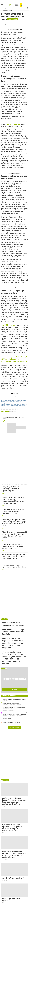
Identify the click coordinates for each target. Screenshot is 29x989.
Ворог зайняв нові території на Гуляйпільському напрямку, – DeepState (14, 631)
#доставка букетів (5, 405)
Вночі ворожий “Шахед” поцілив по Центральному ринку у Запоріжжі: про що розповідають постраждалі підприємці (13, 643)
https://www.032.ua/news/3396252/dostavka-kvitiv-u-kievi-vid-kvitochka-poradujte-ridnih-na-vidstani (14, 359)
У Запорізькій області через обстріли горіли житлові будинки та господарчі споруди (14, 546)
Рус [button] (5, 8)
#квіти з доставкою (5, 403)
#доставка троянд (14, 405)
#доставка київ (22, 405)
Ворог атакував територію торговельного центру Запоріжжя (14, 566)
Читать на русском (5, 24)
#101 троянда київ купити (6, 401)
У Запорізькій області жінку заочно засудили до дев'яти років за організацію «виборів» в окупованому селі (14, 488)
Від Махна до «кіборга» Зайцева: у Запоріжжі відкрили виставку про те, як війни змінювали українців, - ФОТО (14, 523)
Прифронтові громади (14, 678)
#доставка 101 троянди (20, 400)
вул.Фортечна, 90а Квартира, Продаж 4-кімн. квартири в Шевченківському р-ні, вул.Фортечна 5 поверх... (12, 828)
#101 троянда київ (17, 401)
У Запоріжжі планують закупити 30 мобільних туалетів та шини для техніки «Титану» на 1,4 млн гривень (14, 535)
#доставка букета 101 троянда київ (19, 404)
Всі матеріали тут (15, 689)
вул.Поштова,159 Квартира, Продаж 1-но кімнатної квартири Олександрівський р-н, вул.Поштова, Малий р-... (14, 801)
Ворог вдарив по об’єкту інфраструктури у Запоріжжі (13, 623)
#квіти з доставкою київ (15, 403)
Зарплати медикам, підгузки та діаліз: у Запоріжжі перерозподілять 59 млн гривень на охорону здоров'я (13, 500)
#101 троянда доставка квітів (7, 400)
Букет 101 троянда (8, 325)
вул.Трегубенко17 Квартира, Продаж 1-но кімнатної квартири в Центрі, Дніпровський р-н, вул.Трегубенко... (14, 854)
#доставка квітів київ (5, 404)
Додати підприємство (14, 727)
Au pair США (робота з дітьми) (13, 878)
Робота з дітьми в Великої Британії (11, 900)
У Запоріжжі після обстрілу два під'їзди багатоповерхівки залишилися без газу (13, 511)
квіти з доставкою (13, 124)
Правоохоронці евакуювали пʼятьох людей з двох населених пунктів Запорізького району (14, 556)
